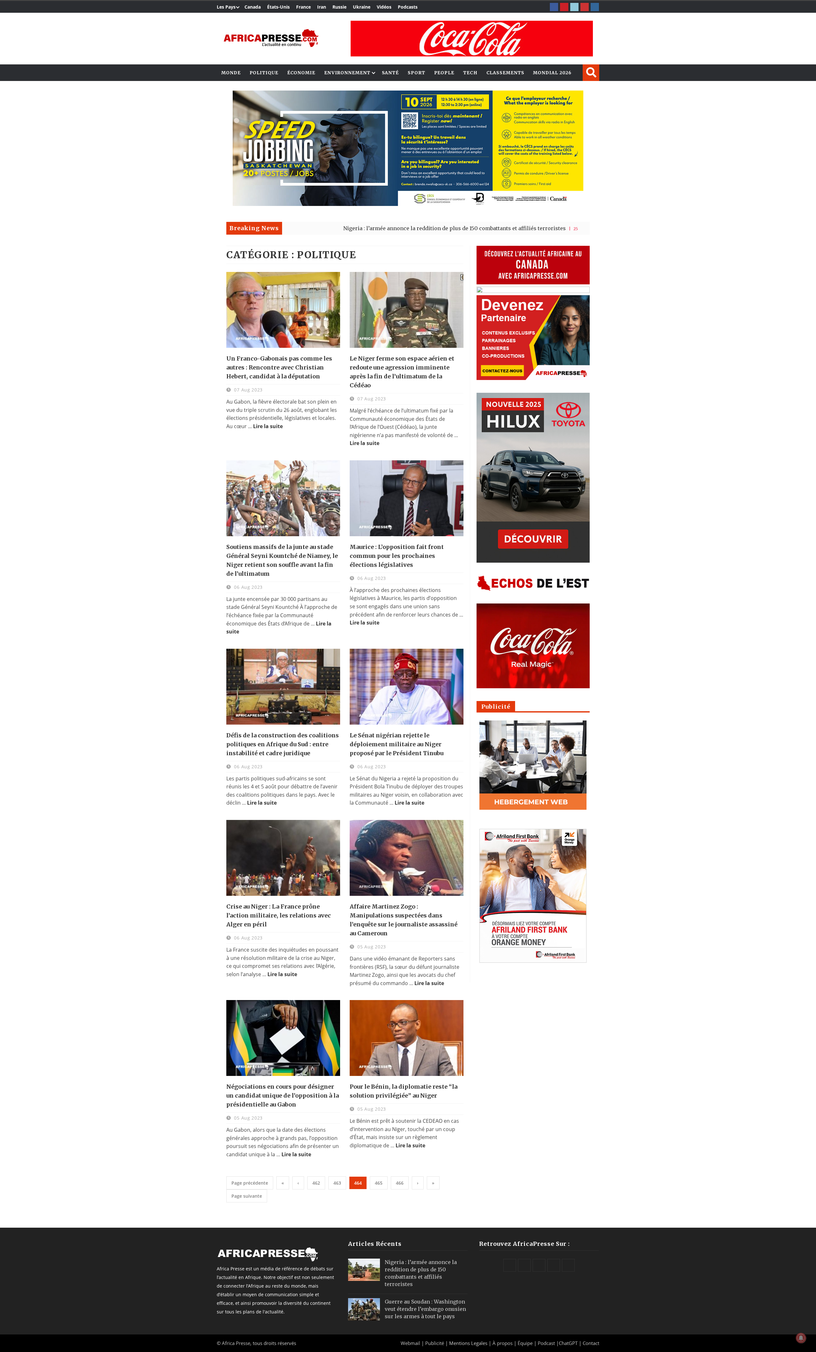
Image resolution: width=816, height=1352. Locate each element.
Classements (505, 73)
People (444, 73)
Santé (390, 73)
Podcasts (408, 7)
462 (316, 1183)
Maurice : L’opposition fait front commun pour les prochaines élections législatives (397, 555)
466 (400, 1183)
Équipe (526, 1343)
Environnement (347, 73)
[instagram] (595, 7)
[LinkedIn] (574, 7)
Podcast (546, 1343)
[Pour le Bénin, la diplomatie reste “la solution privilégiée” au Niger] (406, 1038)
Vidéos (384, 7)
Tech (470, 73)
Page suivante (246, 1196)
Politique (264, 73)
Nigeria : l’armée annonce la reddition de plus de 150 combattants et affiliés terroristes (378, 228)
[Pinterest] (564, 7)
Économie (301, 73)
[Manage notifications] (801, 1338)
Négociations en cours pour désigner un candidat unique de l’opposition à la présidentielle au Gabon (282, 1095)
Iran (321, 7)
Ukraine (361, 7)
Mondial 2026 (552, 73)
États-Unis (278, 7)
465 (378, 1183)
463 (337, 1183)
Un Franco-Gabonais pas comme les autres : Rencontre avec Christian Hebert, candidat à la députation (279, 367)
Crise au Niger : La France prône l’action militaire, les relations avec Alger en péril (278, 915)
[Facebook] (554, 7)
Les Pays (226, 7)
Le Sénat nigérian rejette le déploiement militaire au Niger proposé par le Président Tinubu (396, 744)
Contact (591, 1343)
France (303, 7)
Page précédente (249, 1183)
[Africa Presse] (271, 38)
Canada (252, 7)
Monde (231, 73)
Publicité (435, 1343)
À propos (502, 1343)
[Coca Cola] (472, 38)
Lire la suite (268, 426)
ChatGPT (568, 1343)
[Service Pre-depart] (408, 204)
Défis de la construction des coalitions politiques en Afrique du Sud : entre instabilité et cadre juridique (282, 744)
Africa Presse (236, 1343)
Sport (416, 73)
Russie (339, 7)
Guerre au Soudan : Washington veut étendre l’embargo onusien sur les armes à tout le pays (425, 1308)
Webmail (410, 1343)
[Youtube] (584, 7)
